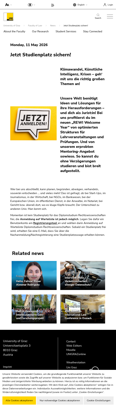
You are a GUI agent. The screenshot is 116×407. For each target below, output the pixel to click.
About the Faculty (14, 31)
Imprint (7, 367)
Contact (71, 341)
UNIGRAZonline (76, 354)
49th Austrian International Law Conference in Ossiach (78, 315)
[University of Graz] (8, 17)
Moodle (71, 350)
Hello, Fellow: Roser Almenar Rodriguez (28, 283)
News (53, 25)
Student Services (66, 31)
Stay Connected (92, 31)
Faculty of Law (35, 25)
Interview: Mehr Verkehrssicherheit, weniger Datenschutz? (78, 281)
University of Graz (12, 25)
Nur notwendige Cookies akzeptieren (60, 400)
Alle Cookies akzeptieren (19, 400)
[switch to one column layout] (53, 4)
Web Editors (74, 345)
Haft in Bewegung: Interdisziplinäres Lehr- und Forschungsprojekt (30, 315)
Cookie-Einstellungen (98, 400)
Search (98, 18)
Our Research (40, 31)
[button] (7, 4)
